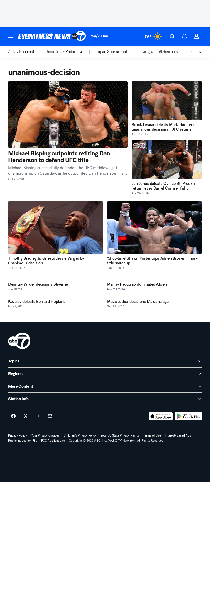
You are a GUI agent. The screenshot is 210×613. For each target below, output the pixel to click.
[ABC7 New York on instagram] (38, 416)
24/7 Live (99, 36)
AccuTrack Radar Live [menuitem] (65, 51)
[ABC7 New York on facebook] (13, 416)
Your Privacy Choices (45, 435)
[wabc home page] (19, 341)
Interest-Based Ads (178, 435)
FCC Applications (53, 440)
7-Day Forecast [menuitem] (21, 51)
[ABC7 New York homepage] (52, 36)
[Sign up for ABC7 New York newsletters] (50, 416)
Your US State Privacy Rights (120, 435)
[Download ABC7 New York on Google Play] (188, 416)
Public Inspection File (22, 440)
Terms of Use (152, 435)
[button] (10, 36)
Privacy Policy (17, 435)
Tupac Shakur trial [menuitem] (111, 51)
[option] (27, 51)
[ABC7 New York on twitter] (25, 416)
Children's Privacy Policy (80, 435)
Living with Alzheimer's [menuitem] (158, 51)
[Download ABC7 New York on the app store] (161, 416)
